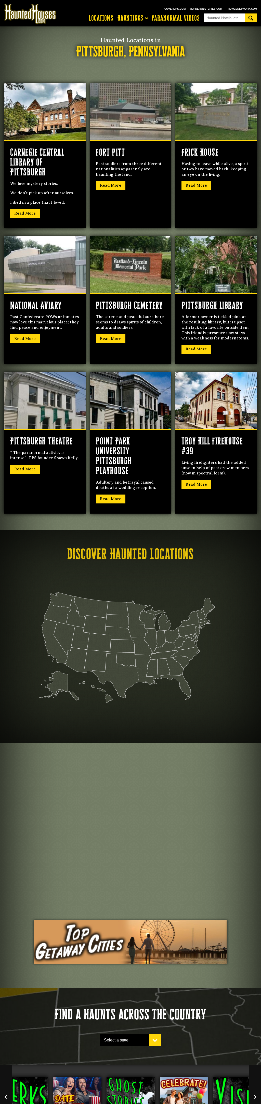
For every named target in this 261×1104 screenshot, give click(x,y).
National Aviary (36, 305)
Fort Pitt (110, 152)
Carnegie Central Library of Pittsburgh (37, 162)
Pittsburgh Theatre (41, 441)
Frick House (200, 152)
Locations (101, 18)
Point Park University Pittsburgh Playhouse (114, 456)
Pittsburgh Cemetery (129, 305)
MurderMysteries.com (206, 8)
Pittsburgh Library (212, 305)
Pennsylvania (157, 51)
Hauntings (130, 18)
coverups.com (175, 8)
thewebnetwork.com (241, 8)
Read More (25, 213)
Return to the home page (32, 14)
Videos (176, 18)
